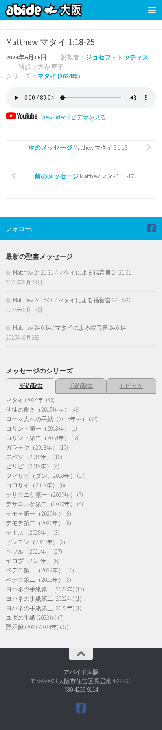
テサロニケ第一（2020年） (41, 494)
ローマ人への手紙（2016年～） (47, 419)
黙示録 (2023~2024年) (32, 627)
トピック (131, 386)
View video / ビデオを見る (73, 117)
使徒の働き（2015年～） (38, 409)
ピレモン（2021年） (32, 542)
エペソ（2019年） (29, 457)
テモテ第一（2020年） (35, 513)
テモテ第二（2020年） (35, 523)
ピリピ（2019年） (29, 466)
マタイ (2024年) (58, 76)
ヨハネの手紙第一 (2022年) (40, 589)
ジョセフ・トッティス (117, 57)
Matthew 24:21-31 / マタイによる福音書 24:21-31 (72, 272)
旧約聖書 (81, 386)
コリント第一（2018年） (38, 428)
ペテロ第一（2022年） (35, 570)
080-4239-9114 (81, 689)
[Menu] (152, 10)
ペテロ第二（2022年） (35, 579)
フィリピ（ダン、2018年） (41, 475)
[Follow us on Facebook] (151, 228)
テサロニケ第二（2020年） (41, 504)
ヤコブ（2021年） (29, 561)
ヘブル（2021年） (29, 551)
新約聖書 (31, 386)
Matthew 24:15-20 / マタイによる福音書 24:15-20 (72, 300)
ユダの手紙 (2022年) (31, 617)
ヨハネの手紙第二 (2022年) (40, 598)
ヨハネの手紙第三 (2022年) (40, 608)
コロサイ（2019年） (32, 485)
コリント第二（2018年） (38, 438)
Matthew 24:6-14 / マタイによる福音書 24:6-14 (69, 327)
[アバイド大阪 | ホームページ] (56, 10)
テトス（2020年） (29, 532)
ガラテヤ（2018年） (32, 447)
